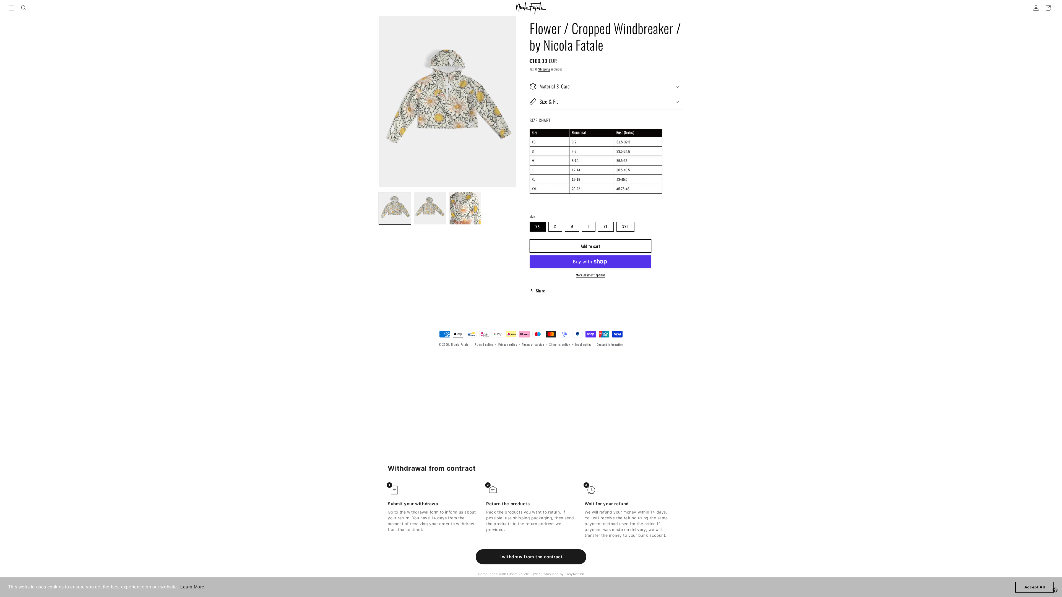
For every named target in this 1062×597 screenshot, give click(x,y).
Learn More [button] (192, 587)
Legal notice (583, 344)
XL (606, 226)
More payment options (590, 275)
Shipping (544, 69)
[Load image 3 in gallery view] (465, 208)
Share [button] (540, 291)
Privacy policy (507, 344)
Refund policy (484, 344)
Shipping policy (559, 344)
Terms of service (533, 344)
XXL (625, 226)
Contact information (610, 344)
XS (537, 226)
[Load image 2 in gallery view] (430, 208)
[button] (12, 8)
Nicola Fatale (460, 344)
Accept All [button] (1034, 587)
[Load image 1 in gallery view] (395, 208)
